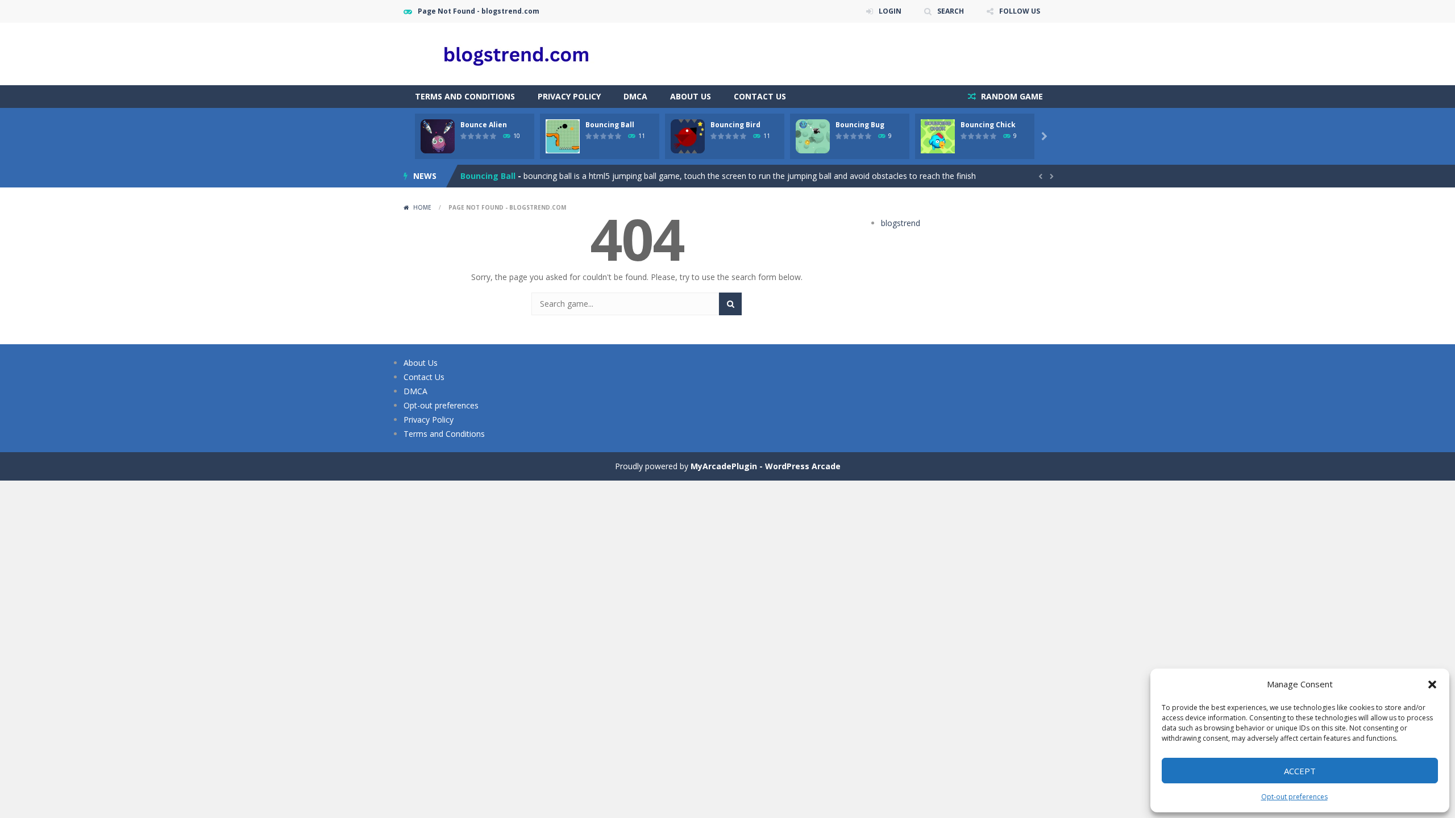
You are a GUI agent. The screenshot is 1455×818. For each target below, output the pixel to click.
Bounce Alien (483, 125)
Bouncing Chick (988, 125)
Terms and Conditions (465, 96)
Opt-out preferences (1294, 797)
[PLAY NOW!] (438, 135)
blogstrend (900, 223)
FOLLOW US (1019, 11)
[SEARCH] (730, 304)
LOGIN (890, 11)
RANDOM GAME (1011, 96)
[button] (1432, 684)
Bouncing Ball (609, 125)
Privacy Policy (569, 96)
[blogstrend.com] (517, 53)
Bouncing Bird (735, 125)
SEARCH (950, 11)
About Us (690, 96)
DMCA (635, 96)
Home (422, 207)
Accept (1300, 771)
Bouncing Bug (859, 125)
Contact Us (760, 96)
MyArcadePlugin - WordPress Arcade (766, 466)
